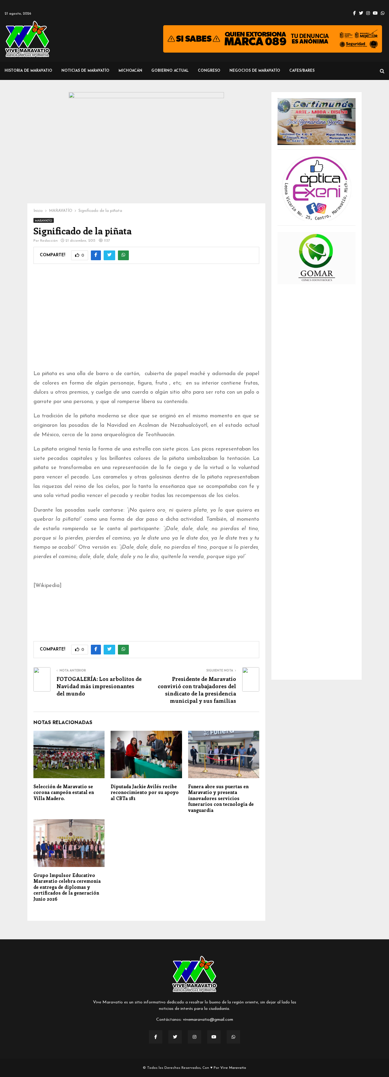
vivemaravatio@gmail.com (208, 1019)
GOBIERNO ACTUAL (170, 71)
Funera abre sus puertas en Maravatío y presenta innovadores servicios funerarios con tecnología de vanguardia (221, 798)
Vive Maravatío (233, 1068)
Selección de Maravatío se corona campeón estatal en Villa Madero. (63, 792)
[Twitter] (175, 1037)
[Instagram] (194, 1037)
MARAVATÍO (43, 221)
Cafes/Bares (302, 71)
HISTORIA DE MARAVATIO (28, 71)
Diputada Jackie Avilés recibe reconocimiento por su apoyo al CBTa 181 (145, 792)
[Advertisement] (146, 320)
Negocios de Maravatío (254, 71)
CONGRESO (209, 71)
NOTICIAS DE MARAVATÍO (85, 71)
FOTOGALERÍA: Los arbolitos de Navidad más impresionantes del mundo (99, 686)
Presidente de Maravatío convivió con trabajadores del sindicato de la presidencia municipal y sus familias (197, 689)
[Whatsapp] (233, 1037)
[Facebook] (155, 1037)
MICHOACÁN (130, 71)
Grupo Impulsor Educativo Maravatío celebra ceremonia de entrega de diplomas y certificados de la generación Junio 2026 (67, 887)
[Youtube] (214, 1037)
